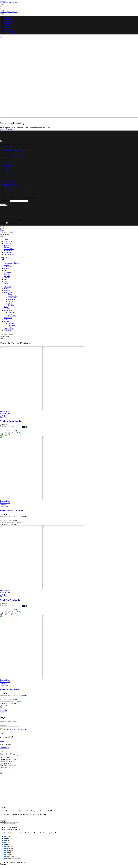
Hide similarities (11, 827)
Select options (4, 411)
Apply (2, 767)
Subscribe (4, 204)
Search (3, 236)
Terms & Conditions (10, 185)
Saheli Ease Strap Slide (9, 689)
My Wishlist (8, 189)
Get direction (4, 146)
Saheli (7, 219)
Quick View (4, 417)
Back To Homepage (6, 129)
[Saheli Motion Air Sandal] (42, 410)
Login (2, 4)
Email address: (5, 201)
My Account (8, 172)
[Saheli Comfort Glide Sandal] (42, 499)
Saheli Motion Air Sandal (10, 421)
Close (2, 230)
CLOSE (3, 807)
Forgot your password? (19, 729)
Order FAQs (8, 187)
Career (6, 170)
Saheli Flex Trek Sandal (10, 600)
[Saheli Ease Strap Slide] (42, 678)
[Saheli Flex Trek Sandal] (42, 589)
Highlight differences (13, 829)
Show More (4, 705)
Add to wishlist (5, 413)
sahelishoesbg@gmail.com (12, 150)
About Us (7, 163)
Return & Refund (9, 182)
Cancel (7, 757)
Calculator (4, 761)
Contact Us (7, 168)
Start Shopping (4, 748)
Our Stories (7, 165)
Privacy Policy (8, 184)
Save (2, 757)
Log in (2, 733)
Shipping (7, 180)
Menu (2, 10)
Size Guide (7, 167)
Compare (3, 415)
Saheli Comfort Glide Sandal (12, 510)
